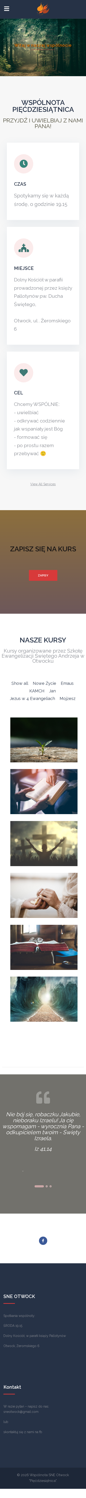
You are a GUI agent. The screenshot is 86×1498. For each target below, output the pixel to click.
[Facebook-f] (43, 1241)
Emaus (67, 683)
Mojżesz (67, 698)
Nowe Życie (44, 683)
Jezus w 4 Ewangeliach (32, 698)
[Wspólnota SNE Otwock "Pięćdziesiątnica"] (43, 9)
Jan (52, 690)
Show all (19, 683)
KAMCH (36, 690)
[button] (43, 484)
